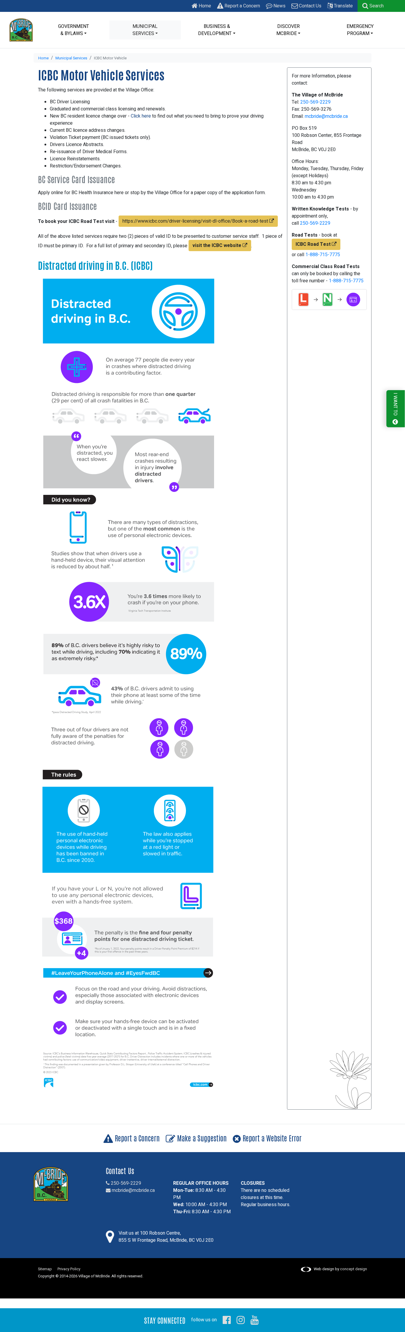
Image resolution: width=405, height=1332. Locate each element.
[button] (373, 5)
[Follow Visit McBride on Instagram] (241, 1319)
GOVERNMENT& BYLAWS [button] (73, 30)
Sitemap (45, 1269)
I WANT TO (395, 405)
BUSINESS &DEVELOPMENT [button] (215, 30)
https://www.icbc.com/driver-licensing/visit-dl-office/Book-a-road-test (195, 221)
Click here (140, 116)
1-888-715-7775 (322, 254)
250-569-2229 (315, 102)
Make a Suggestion (201, 1137)
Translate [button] (343, 5)
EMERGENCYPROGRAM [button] (360, 30)
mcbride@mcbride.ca (326, 116)
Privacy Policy (69, 1269)
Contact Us (309, 5)
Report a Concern (241, 5)
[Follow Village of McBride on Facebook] (227, 1319)
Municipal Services (71, 58)
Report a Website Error (271, 1137)
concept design (353, 1269)
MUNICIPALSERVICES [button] (145, 30)
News (279, 5)
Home (204, 5)
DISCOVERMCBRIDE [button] (288, 30)
